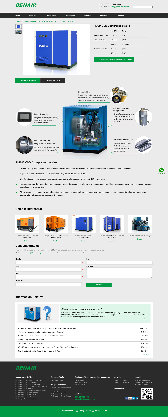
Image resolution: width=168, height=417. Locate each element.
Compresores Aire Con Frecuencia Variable (31, 386)
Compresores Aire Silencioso (33, 21)
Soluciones (51, 15)
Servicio (87, 15)
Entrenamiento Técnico (143, 382)
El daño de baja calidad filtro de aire (30, 340)
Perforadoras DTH (57, 394)
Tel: (16, 273)
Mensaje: (90, 266)
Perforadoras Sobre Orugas (61, 396)
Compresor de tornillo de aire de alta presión (112, 236)
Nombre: (18, 259)
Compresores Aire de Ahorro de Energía (29, 380)
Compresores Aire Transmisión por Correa (30, 390)
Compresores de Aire (23, 377)
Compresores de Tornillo (24, 388)
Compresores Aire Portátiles (25, 382)
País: (88, 259)
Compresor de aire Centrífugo (140, 236)
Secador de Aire (56, 390)
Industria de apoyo (141, 384)
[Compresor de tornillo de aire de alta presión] (112, 224)
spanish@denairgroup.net (118, 7)
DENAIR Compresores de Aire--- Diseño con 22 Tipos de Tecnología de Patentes (47, 347)
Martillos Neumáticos (58, 392)
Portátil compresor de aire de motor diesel (27, 236)
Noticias (138, 377)
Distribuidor (70, 15)
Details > (27, 241)
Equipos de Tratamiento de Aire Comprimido (92, 377)
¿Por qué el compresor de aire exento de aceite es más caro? (40, 332)
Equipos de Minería (58, 385)
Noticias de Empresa (142, 380)
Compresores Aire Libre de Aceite (27, 384)
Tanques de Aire (81, 382)
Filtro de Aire (79, 380)
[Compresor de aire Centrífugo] (140, 224)
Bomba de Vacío (57, 377)
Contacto (120, 15)
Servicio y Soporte (121, 380)
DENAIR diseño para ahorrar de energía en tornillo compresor (40, 336)
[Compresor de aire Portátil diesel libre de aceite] (56, 224)
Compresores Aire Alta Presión (26, 395)
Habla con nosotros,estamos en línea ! (115, 59)
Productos (33, 15)
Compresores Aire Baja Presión (26, 393)
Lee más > (146, 355)
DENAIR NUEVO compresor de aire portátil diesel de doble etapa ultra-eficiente (47, 328)
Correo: (18, 266)
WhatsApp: (19, 280)
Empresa (103, 15)
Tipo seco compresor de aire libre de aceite (84, 236)
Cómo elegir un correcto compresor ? (81, 309)
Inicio (17, 15)
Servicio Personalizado (122, 382)
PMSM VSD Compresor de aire (60, 21)
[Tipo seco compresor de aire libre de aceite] (84, 224)
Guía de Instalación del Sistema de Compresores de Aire (38, 351)
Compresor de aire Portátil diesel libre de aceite (56, 236)
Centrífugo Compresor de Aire (26, 399)
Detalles (146, 319)
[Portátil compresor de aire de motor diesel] (27, 224)
